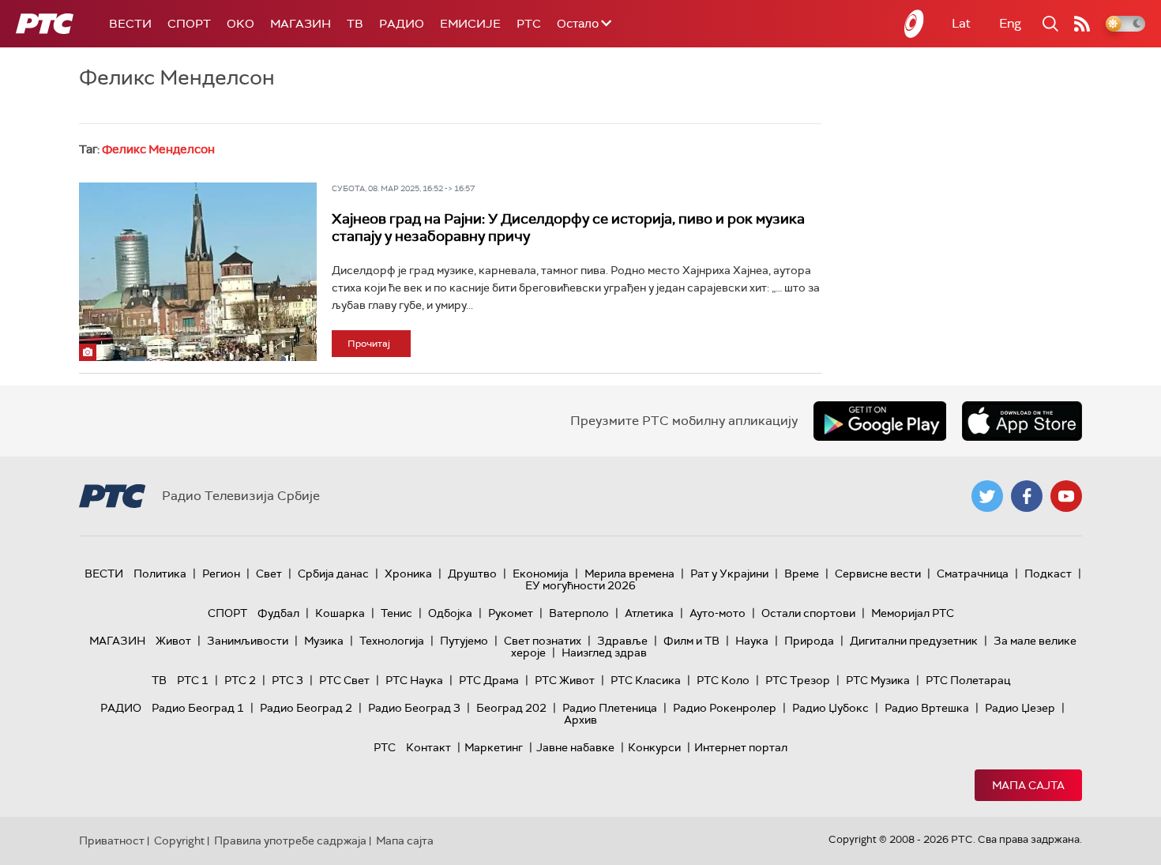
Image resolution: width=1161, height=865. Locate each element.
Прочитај (369, 343)
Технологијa (391, 641)
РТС (529, 24)
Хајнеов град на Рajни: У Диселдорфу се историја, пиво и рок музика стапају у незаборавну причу (568, 227)
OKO (240, 24)
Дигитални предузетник (914, 641)
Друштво (472, 573)
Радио (401, 24)
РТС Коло (723, 680)
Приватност (112, 840)
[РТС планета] (914, 23)
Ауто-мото (717, 613)
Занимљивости (247, 641)
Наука (751, 641)
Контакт (428, 747)
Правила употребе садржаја (290, 840)
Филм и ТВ (691, 641)
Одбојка (450, 613)
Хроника (408, 573)
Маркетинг (493, 747)
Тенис (396, 613)
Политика (159, 573)
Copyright (179, 840)
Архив (580, 720)
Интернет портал (740, 747)
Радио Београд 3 (414, 708)
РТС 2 (240, 680)
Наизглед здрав (604, 652)
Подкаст (1048, 573)
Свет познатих (542, 641)
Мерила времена (629, 573)
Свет (269, 573)
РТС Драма (489, 680)
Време (801, 573)
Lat (961, 23)
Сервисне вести (878, 573)
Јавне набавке (575, 747)
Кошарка (340, 613)
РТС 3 (287, 680)
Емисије (470, 24)
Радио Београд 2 (306, 708)
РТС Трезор (797, 680)
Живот (173, 641)
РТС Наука (414, 680)
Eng (1010, 23)
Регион (221, 573)
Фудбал (278, 613)
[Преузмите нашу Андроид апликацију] (879, 421)
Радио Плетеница (609, 708)
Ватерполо (579, 613)
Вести (130, 24)
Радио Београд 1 (198, 708)
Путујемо (464, 641)
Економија (541, 573)
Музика (324, 641)
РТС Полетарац (968, 680)
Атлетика (649, 613)
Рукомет (510, 613)
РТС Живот (565, 680)
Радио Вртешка (927, 708)
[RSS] (1082, 23)
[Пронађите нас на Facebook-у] (1027, 496)
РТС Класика (646, 680)
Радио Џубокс (830, 708)
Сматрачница (973, 573)
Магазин (300, 24)
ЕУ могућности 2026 (580, 585)
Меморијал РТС (912, 613)
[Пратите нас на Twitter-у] (987, 496)
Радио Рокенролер (724, 708)
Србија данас (333, 573)
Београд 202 (511, 708)
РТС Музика (878, 680)
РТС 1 (193, 680)
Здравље (622, 641)
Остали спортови (808, 613)
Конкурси (654, 747)
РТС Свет (344, 680)
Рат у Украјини (729, 573)
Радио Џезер (1020, 708)
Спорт (189, 24)
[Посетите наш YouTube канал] (1066, 496)
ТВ (355, 24)
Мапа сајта (1028, 785)
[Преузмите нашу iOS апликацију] (1022, 421)
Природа (809, 641)
